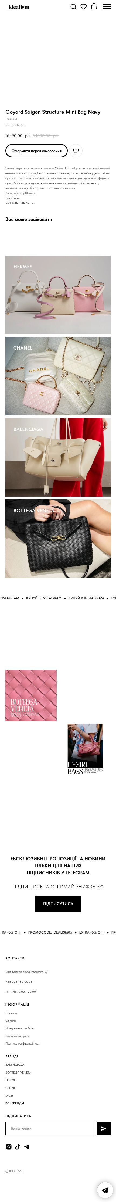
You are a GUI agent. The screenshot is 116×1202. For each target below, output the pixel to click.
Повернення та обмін (19, 1028)
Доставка (11, 1013)
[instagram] (8, 1146)
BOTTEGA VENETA (33, 510)
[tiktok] (17, 1146)
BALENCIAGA (28, 429)
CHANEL (22, 348)
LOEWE (10, 1080)
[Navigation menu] (107, 6)
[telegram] (26, 1146)
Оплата (10, 1020)
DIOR (9, 1095)
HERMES (22, 267)
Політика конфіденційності (22, 1043)
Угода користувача (17, 1036)
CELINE (10, 1088)
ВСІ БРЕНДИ (14, 1103)
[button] (73, 6)
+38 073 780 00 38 (19, 982)
